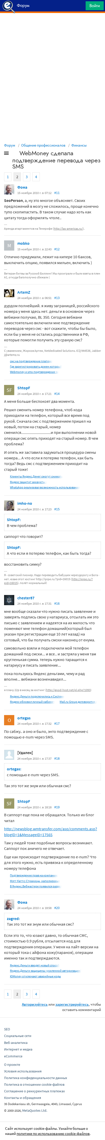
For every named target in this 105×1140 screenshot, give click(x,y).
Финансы (79, 145)
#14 (57, 393)
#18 (57, 758)
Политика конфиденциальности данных (35, 1078)
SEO (7, 1029)
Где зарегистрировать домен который (36, 366)
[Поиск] (80, 7)
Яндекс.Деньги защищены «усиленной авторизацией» (46, 971)
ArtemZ (23, 292)
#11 (57, 192)
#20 (57, 907)
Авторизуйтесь (35, 1004)
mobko (23, 243)
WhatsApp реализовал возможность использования (45, 487)
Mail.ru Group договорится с (78, 702)
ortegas (24, 717)
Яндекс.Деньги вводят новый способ (35, 965)
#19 (57, 807)
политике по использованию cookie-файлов (53, 1133)
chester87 (25, 597)
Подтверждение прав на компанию (34, 875)
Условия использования (23, 1071)
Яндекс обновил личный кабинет (32, 702)
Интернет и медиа (18, 1049)
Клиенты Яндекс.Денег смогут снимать (36, 476)
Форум (9, 145)
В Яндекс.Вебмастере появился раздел (36, 886)
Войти (94, 6)
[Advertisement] (52, 25)
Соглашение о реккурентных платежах (34, 1091)
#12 (57, 249)
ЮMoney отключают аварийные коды (35, 976)
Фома (22, 187)
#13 (57, 297)
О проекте (12, 1064)
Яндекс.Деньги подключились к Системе (37, 696)
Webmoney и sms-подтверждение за (34, 372)
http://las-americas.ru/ (68, 228)
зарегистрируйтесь (72, 1004)
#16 (57, 603)
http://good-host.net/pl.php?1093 (68, 690)
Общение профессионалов (43, 145)
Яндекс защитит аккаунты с (28, 482)
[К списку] (15, 154)
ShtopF (23, 387)
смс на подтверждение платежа (31, 361)
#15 (57, 509)
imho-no (24, 503)
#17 (57, 723)
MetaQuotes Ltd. (34, 1110)
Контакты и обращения (22, 1097)
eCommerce (13, 1056)
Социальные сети (17, 1035)
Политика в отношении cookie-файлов (34, 1084)
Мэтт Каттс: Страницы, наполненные (35, 881)
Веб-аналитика (16, 1042)
